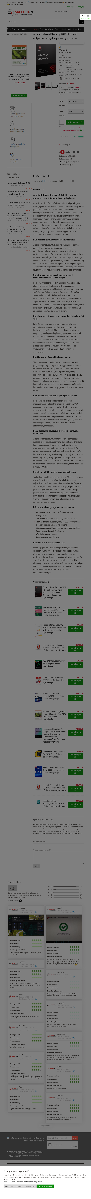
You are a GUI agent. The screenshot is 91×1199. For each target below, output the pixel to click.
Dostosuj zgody (30, 1186)
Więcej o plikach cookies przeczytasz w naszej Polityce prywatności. (23, 1182)
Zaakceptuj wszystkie (45, 1186)
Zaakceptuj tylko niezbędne (13, 1186)
